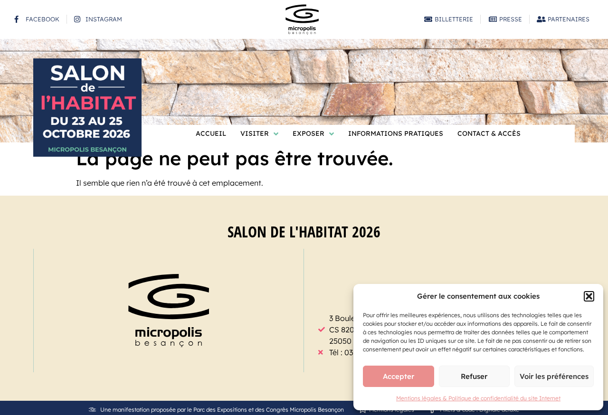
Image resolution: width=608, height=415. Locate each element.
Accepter (398, 376)
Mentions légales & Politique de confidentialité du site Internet (478, 398)
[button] (589, 296)
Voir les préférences (554, 376)
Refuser (474, 376)
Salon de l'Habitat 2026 (304, 231)
